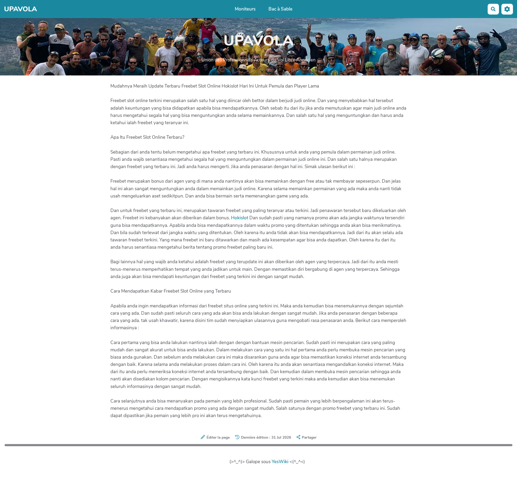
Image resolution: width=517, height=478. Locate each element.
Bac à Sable (280, 9)
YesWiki (280, 462)
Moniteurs (245, 9)
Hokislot (239, 218)
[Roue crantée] (507, 9)
